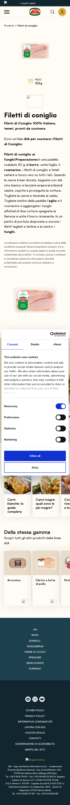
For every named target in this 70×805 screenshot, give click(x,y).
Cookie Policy (35, 710)
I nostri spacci (35, 732)
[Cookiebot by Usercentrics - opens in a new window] (50, 334)
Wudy (35, 634)
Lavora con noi (35, 727)
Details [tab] (35, 344)
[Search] (53, 12)
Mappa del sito (35, 749)
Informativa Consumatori (35, 721)
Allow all (35, 455)
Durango (35, 668)
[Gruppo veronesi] (35, 761)
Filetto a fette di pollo (45, 582)
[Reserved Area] (62, 12)
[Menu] (6, 11)
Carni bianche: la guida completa (15, 506)
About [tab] (57, 344)
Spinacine (35, 657)
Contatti (35, 738)
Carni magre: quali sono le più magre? (45, 504)
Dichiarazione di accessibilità (35, 743)
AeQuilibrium (35, 646)
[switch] (61, 417)
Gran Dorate (35, 662)
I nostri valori (28, 3)
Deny (35, 467)
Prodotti (9, 25)
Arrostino (14, 580)
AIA (35, 629)
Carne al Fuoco (35, 651)
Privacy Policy (35, 716)
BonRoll (35, 640)
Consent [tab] (12, 344)
